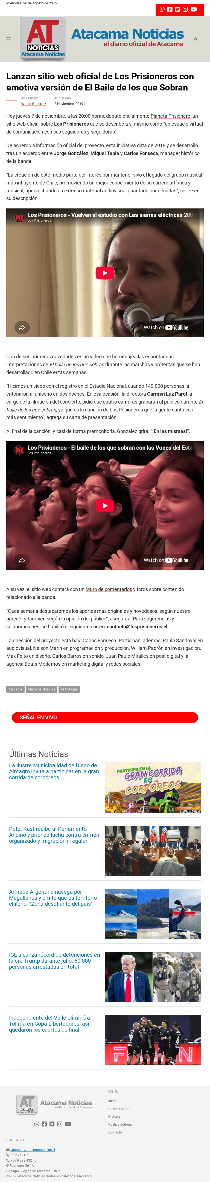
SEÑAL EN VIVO (37, 717)
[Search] (195, 39)
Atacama (15, 689)
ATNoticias (69, 689)
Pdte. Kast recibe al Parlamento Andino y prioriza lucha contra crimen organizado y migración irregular (54, 835)
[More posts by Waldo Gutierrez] (11, 99)
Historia (114, 1117)
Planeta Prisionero (170, 116)
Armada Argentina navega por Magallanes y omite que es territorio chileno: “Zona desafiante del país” (53, 898)
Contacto (115, 1132)
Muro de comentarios (109, 589)
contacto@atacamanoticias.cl (32, 1150)
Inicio (112, 1101)
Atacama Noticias (41, 689)
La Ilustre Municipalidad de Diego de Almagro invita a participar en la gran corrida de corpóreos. (54, 771)
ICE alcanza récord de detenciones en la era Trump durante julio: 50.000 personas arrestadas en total (54, 961)
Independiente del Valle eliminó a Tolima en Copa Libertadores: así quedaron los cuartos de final (49, 1024)
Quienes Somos (119, 1109)
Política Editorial (120, 1124)
